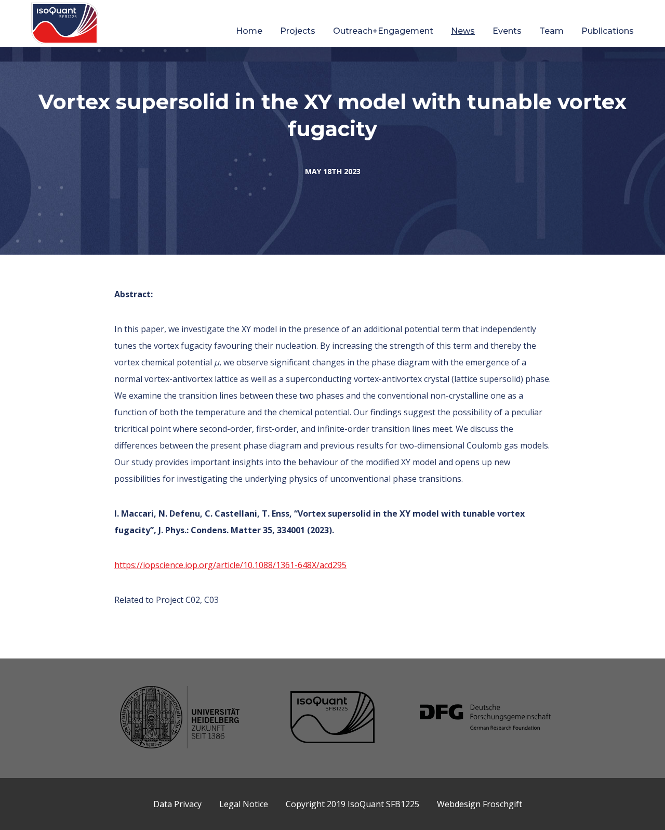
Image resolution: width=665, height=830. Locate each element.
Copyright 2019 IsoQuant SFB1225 (352, 804)
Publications (607, 31)
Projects (297, 31)
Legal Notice (243, 804)
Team (551, 31)
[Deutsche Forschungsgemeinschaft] (485, 718)
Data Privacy (177, 804)
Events (507, 31)
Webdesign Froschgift (479, 804)
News (463, 31)
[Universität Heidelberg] (179, 718)
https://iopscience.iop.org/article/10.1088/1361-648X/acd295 (230, 565)
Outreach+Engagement (383, 31)
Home (249, 31)
